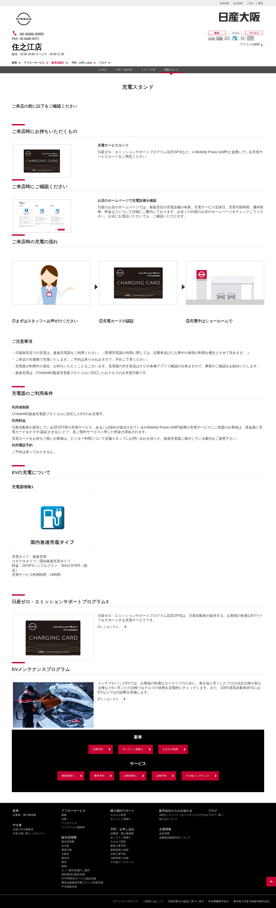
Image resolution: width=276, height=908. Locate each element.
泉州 (64, 862)
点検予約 (161, 775)
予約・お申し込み (81, 62)
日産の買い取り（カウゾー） (29, 833)
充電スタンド (171, 69)
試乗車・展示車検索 (24, 814)
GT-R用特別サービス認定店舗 (78, 878)
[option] (51, 290)
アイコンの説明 (250, 44)
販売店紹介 (58, 62)
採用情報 (224, 3)
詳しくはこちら (109, 626)
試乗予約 (98, 749)
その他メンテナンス (197, 775)
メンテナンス (69, 823)
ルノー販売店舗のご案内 (75, 870)
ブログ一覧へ (216, 814)
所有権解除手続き (218, 901)
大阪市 (65, 853)
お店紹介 (102, 69)
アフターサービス (34, 62)
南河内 (65, 858)
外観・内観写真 (124, 69)
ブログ (103, 62)
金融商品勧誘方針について (174, 837)
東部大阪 (66, 849)
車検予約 (99, 775)
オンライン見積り (132, 749)
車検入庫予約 (118, 845)
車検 (64, 814)
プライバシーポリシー (125, 901)
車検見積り (68, 775)
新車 (14, 62)
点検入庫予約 (118, 853)
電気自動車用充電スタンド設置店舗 (82, 882)
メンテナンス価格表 (73, 827)
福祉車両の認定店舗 (73, 874)
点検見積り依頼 (119, 858)
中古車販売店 (69, 886)
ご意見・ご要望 (254, 3)
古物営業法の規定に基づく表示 (186, 901)
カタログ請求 (170, 749)
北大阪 (65, 845)
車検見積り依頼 (119, 849)
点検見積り (130, 775)
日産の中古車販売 (23, 829)
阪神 (64, 866)
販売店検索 (67, 841)
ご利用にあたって (153, 901)
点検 (64, 819)
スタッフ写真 (148, 69)
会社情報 (238, 3)
